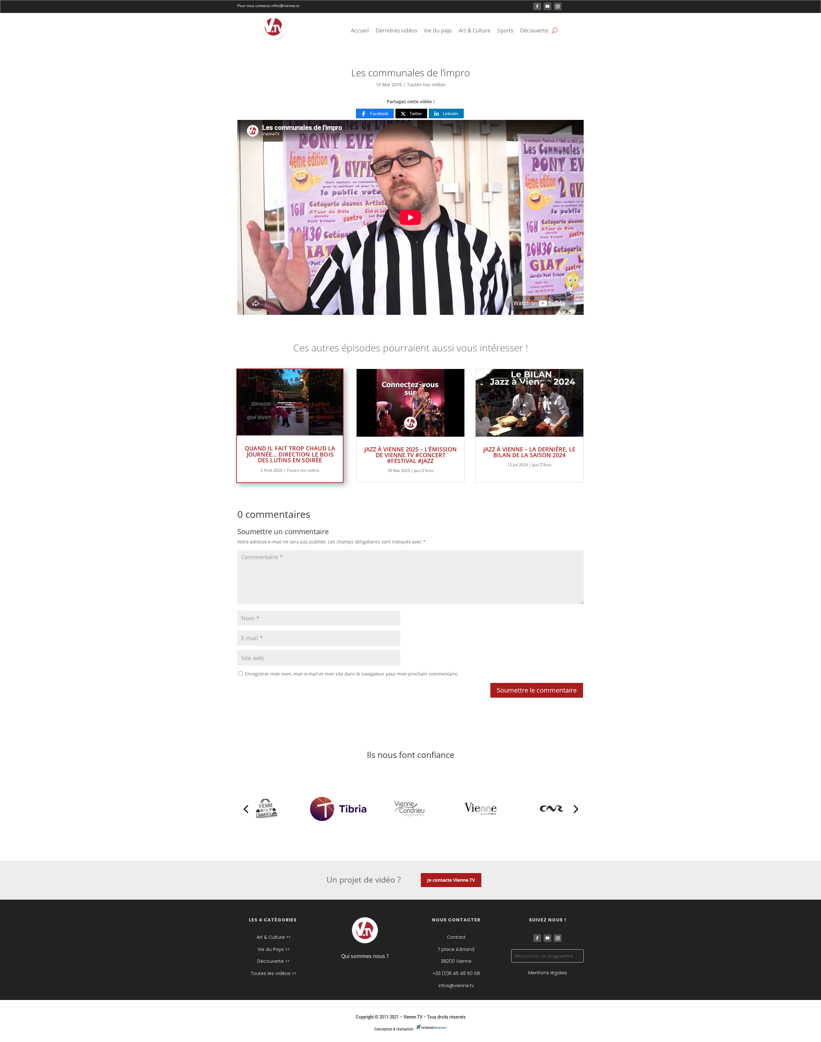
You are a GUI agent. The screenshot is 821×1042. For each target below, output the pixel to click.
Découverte (534, 31)
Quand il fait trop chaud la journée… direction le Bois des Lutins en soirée (290, 454)
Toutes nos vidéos (426, 84)
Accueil (360, 31)
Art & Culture (475, 31)
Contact (456, 937)
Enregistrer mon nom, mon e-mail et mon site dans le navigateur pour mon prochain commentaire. (352, 674)
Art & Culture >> (274, 937)
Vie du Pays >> (274, 949)
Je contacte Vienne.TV (451, 880)
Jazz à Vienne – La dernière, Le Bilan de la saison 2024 (529, 452)
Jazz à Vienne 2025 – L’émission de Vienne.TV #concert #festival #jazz (410, 455)
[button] (245, 808)
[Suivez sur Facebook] (537, 6)
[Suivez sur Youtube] (547, 6)
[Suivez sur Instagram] (558, 6)
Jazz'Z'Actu (423, 470)
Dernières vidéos (396, 31)
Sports (505, 31)
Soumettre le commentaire (537, 690)
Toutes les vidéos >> (273, 973)
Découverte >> (273, 961)
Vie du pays (438, 31)
